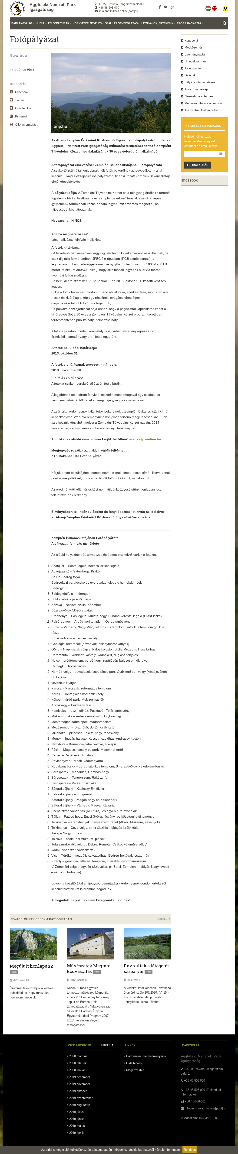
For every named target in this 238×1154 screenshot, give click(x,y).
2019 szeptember (81, 1098)
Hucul (40, 23)
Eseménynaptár (195, 54)
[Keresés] (225, 23)
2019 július (76, 1112)
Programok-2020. (189, 23)
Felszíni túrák (58, 23)
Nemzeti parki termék (199, 96)
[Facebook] (160, 7)
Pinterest (20, 116)
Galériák (190, 75)
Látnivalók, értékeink (157, 23)
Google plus (22, 108)
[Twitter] (165, 7)
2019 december (79, 1077)
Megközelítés (194, 47)
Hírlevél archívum (196, 61)
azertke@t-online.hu (145, 439)
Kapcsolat (191, 40)
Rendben (190, 1149)
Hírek (30, 70)
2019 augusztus (80, 1105)
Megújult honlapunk (31, 966)
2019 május (77, 1126)
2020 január (77, 1070)
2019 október (78, 1091)
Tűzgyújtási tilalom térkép (202, 110)
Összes (163, 919)
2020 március (78, 1056)
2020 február (77, 1063)
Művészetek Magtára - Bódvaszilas (90, 968)
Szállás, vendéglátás (121, 23)
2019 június (77, 1119)
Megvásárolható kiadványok (203, 103)
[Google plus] (172, 7)
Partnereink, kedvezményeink (146, 1056)
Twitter (19, 100)
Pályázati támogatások (200, 82)
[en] (215, 7)
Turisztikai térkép (196, 89)
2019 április (77, 1132)
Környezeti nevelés (87, 23)
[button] (225, 7)
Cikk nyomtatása (26, 124)
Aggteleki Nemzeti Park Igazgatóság (53, 7)
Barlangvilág (21, 23)
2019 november (79, 1084)
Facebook (21, 92)
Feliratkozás (197, 165)
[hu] (208, 7)
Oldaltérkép (134, 1063)
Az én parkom (194, 68)
